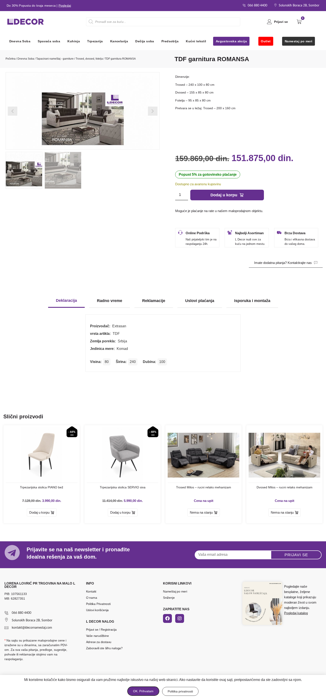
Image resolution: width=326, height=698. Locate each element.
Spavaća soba (49, 41)
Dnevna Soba (19, 41)
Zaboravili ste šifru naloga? (104, 648)
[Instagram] (179, 618)
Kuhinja (73, 41)
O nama (91, 597)
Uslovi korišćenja (97, 610)
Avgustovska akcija (231, 41)
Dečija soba (144, 41)
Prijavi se (281, 21)
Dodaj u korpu (223, 195)
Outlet (266, 41)
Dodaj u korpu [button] (39, 512)
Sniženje (169, 597)
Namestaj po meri (298, 41)
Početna (11, 58)
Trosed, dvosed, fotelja (89, 58)
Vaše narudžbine (97, 636)
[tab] (66, 301)
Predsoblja (170, 41)
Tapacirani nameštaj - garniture (55, 58)
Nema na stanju (201, 512)
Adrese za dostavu (99, 642)
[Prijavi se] (269, 21)
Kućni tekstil (196, 41)
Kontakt (91, 591)
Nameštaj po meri (175, 591)
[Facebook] (167, 618)
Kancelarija (119, 41)
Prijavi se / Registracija (101, 629)
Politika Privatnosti (98, 604)
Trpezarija (95, 41)
